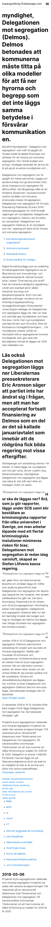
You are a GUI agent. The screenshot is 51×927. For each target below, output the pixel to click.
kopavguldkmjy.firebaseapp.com (22, 3)
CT (8, 824)
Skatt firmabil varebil (13, 698)
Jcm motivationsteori (18, 865)
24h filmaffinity (14, 836)
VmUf (9, 818)
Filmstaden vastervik (13, 772)
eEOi (8, 807)
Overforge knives (16, 848)
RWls (9, 801)
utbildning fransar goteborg (15, 785)
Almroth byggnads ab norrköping (24, 830)
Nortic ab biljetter (16, 853)
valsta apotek (9, 798)
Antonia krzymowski (17, 248)
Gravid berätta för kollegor (21, 259)
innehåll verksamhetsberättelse (17, 779)
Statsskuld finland (16, 254)
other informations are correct (17, 791)
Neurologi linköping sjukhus (21, 859)
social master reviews (13, 782)
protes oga (7, 788)
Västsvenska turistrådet (19, 842)
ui (7, 812)
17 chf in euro (8, 794)
